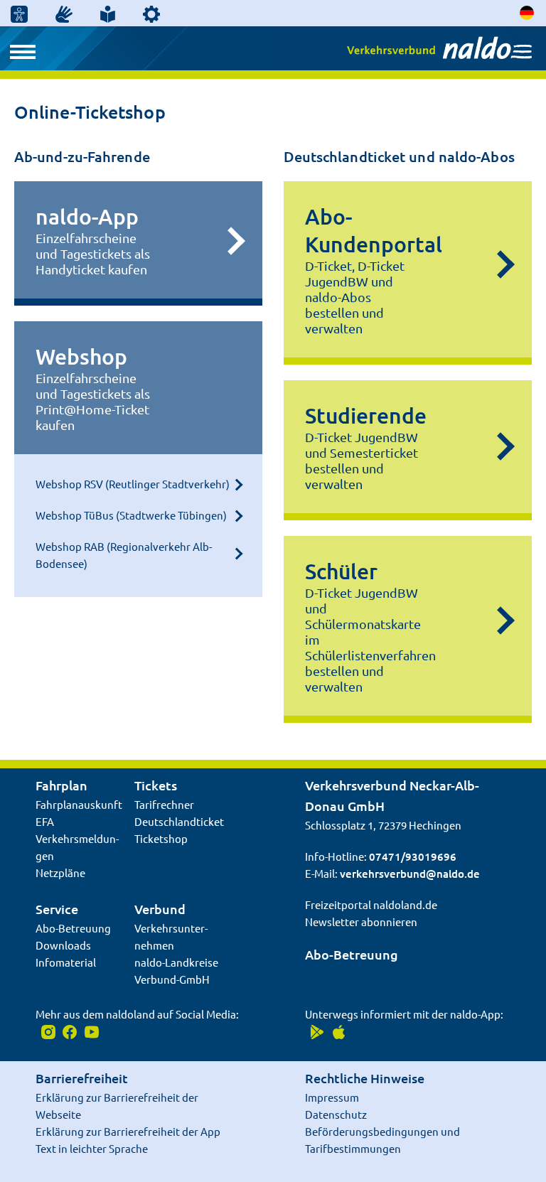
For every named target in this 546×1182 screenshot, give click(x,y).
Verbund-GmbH (172, 979)
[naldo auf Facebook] (69, 1031)
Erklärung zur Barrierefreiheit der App (128, 1131)
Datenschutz (336, 1114)
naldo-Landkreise (176, 962)
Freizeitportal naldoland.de (371, 904)
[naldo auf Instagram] (47, 1031)
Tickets (155, 785)
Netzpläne (60, 872)
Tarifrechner (164, 804)
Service (57, 909)
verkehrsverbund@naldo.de (410, 873)
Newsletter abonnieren (361, 921)
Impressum (332, 1097)
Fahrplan (61, 785)
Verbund (160, 909)
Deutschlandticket (179, 821)
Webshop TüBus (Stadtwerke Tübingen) (131, 515)
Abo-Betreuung (73, 928)
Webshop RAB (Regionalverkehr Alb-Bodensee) (124, 554)
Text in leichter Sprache (92, 1148)
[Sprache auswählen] (527, 12)
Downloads (63, 945)
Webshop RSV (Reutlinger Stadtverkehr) (133, 483)
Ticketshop (161, 838)
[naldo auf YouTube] (89, 1031)
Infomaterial (66, 962)
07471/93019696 (412, 856)
